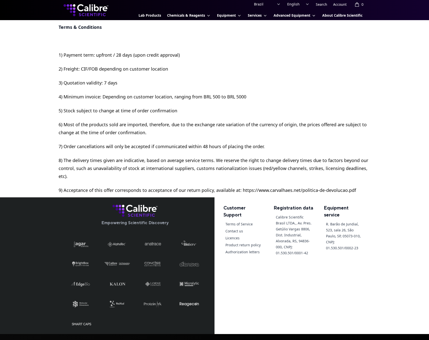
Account (340, 4)
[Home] (135, 211)
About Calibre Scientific (342, 15)
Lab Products (150, 15)
